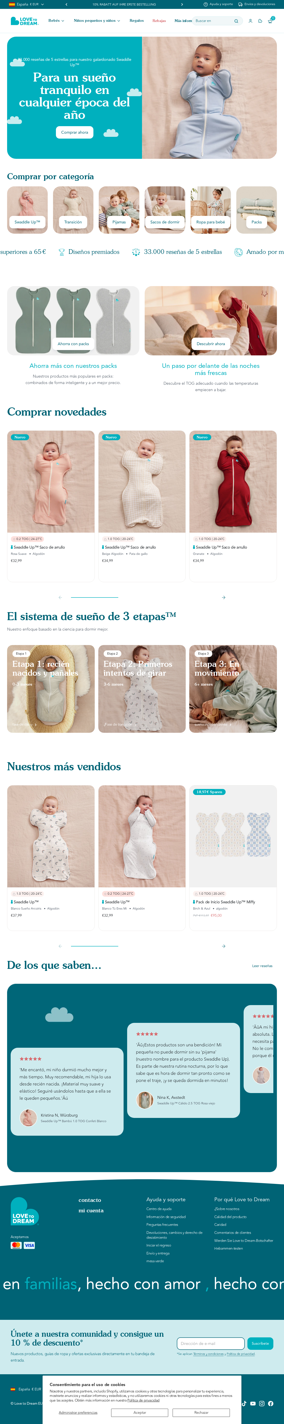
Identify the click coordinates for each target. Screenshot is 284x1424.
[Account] (250, 21)
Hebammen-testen (228, 1248)
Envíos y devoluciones (260, 4)
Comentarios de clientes (232, 1233)
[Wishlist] (260, 21)
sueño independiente (211, 724)
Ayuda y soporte (221, 4)
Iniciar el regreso (158, 1245)
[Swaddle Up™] (51, 836)
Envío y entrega (158, 1253)
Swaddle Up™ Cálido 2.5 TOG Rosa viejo (186, 1103)
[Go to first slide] (182, 4)
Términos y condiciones (208, 1354)
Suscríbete (260, 1343)
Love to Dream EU (28, 1403)
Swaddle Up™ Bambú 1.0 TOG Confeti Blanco (73, 1121)
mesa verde (155, 1261)
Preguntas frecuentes (162, 1225)
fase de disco (22, 724)
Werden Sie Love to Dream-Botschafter (243, 1241)
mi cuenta (91, 1211)
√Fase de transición (118, 724)
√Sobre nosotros (226, 1209)
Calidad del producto (230, 1217)
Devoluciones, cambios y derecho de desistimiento (174, 1235)
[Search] (236, 21)
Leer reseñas (262, 966)
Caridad (220, 1225)
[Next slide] (223, 597)
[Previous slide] (66, 4)
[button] (57, 21)
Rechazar (201, 1412)
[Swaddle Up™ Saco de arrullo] (51, 482)
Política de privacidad (143, 1400)
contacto (90, 1200)
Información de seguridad (165, 1217)
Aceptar (140, 1412)
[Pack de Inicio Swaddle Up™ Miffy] (233, 836)
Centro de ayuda (159, 1209)
